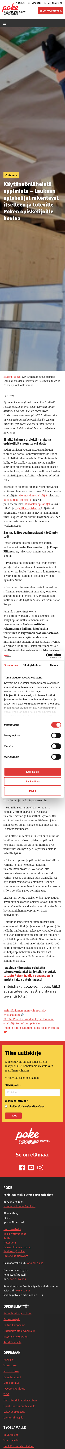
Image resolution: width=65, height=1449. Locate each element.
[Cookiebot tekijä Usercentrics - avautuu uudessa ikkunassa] (46, 655)
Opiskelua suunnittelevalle (19, 1406)
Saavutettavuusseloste (17, 1247)
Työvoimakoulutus (14, 1389)
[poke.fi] (14, 9)
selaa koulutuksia (51, 10)
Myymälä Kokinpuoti (15, 1337)
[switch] (56, 735)
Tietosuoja (9, 1242)
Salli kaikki (32, 771)
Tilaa (13, 1115)
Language (36, 2)
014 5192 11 (23, 1290)
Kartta (6, 1238)
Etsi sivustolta (54, 2)
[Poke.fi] (32, 1136)
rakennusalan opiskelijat (32, 495)
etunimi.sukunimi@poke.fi (19, 1206)
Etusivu (7, 376)
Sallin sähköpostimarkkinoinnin (27, 1106)
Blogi (17, 376)
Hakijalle (8, 1360)
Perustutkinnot (12, 1377)
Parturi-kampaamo (14, 1325)
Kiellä (32, 791)
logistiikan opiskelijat (28, 508)
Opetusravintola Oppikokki (19, 1331)
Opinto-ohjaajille (13, 1418)
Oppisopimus (11, 1383)
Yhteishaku (10, 1365)
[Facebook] (23, 1167)
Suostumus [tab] (11, 665)
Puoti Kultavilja (12, 1342)
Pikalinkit (20, 2)
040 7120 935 (35, 1263)
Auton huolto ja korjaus (17, 1313)
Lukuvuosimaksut (14, 1412)
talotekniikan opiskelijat (17, 500)
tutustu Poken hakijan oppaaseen (26, 975)
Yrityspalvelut (11, 1440)
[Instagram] (41, 1167)
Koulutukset (10, 1435)
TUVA (6, 1394)
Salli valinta (33, 781)
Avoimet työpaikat (14, 1251)
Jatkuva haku (11, 1371)
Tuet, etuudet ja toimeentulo (20, 1400)
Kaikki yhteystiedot (14, 1234)
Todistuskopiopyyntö (15, 1256)
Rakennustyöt (11, 1319)
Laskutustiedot (12, 1229)
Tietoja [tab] (54, 665)
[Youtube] (32, 1167)
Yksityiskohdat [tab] (32, 665)
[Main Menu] (4, 23)
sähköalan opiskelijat (37, 504)
